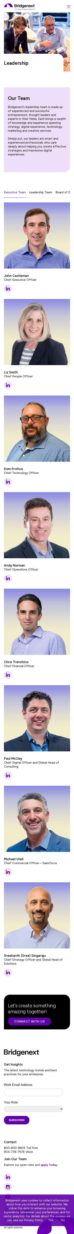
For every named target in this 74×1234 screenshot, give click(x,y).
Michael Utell (13, 859)
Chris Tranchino (16, 662)
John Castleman (16, 276)
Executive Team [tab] (15, 192)
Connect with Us (29, 1021)
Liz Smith (11, 372)
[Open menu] (68, 6)
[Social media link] (8, 1177)
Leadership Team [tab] (40, 192)
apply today (49, 1165)
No (63, 1220)
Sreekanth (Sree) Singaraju (25, 956)
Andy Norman (14, 565)
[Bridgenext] (20, 6)
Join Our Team (15, 1159)
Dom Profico (13, 469)
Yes (50, 1220)
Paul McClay (13, 758)
